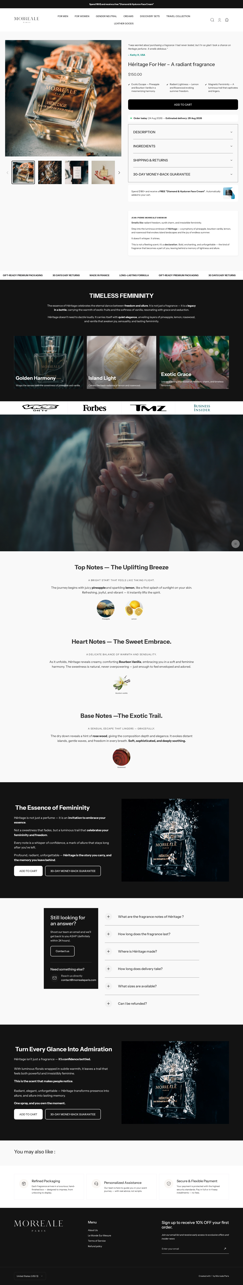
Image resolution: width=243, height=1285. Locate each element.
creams (128, 16)
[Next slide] (119, 171)
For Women (82, 16)
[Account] (219, 20)
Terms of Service (97, 1240)
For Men (63, 16)
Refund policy (95, 1246)
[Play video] (235, 544)
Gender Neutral (106, 16)
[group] (63, 98)
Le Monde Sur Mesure (99, 1235)
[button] (212, 20)
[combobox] (63, 16)
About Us (93, 1230)
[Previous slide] (7, 171)
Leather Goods (124, 23)
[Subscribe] (225, 1249)
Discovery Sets (150, 16)
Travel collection (178, 16)
